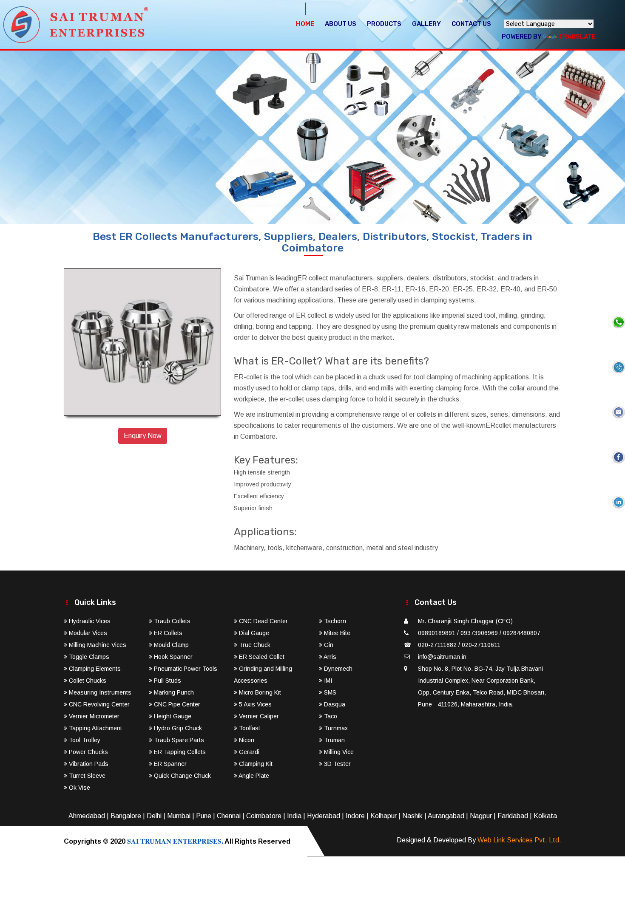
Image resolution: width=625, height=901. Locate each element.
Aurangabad (446, 815)
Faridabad (512, 815)
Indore (355, 815)
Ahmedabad (86, 815)
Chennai (229, 815)
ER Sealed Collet (260, 656)
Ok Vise (78, 787)
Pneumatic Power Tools (184, 668)
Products (384, 24)
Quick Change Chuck (181, 775)
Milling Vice (338, 751)
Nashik (412, 815)
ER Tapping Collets (179, 751)
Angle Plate (253, 775)
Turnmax (335, 728)
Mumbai (178, 815)
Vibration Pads (87, 763)
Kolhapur (383, 815)
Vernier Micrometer (93, 716)
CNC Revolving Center (98, 704)
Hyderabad (323, 815)
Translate (577, 36)
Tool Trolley (83, 740)
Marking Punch (173, 692)
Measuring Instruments (99, 692)
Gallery (426, 24)
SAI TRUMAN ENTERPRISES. (175, 841)
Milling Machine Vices (96, 644)
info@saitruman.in (442, 656)
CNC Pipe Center (176, 704)
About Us (340, 24)
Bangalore (126, 815)
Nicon (245, 740)
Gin (327, 644)
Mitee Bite (336, 633)
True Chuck (253, 644)
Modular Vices (87, 633)
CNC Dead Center (262, 621)
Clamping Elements (94, 668)
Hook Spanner (172, 656)
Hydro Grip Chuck (177, 728)
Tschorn (334, 621)
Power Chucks (87, 751)
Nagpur (481, 815)
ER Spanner (169, 763)
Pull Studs (166, 680)
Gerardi (248, 751)
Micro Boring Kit (259, 692)
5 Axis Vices (254, 704)
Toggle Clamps (88, 656)
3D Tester (336, 763)
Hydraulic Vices (89, 621)
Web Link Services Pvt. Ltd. (519, 840)
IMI (327, 680)
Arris (329, 656)
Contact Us (471, 24)
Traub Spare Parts (178, 740)
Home (305, 24)
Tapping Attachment (94, 728)
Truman (333, 740)
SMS (329, 692)
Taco (329, 716)
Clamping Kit (255, 763)
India (294, 815)
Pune (203, 815)
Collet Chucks (86, 680)
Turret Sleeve (86, 775)
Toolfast (248, 728)
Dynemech (337, 668)
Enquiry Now (143, 435)
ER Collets (167, 633)
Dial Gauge (253, 633)
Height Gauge (171, 716)
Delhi (154, 815)
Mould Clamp (170, 644)
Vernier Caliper (258, 716)
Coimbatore (263, 815)
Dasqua (333, 704)
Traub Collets (171, 621)
